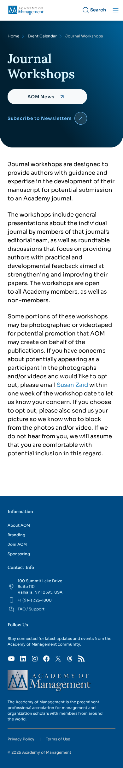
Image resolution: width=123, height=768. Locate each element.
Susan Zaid (72, 384)
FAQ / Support (31, 609)
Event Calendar (42, 36)
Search (98, 10)
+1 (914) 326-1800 (35, 600)
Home (13, 36)
